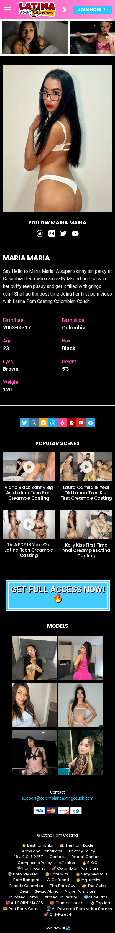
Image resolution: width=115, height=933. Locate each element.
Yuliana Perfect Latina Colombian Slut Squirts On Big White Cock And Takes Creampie (34, 46)
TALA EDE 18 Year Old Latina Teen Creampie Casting (28, 550)
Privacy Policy (82, 851)
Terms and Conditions (41, 851)
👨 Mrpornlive (89, 880)
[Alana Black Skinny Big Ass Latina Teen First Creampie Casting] (29, 466)
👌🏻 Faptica (100, 903)
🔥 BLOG (89, 862)
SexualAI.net (46, 891)
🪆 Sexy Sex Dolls (91, 874)
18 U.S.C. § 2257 (28, 857)
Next (112, 37)
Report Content (86, 857)
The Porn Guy (62, 885)
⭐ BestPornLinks (37, 845)
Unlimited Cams (23, 897)
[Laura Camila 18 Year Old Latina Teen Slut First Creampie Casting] (86, 466)
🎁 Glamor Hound (66, 903)
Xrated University (61, 897)
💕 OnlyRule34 (57, 914)
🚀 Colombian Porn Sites (75, 868)
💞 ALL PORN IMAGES (24, 903)
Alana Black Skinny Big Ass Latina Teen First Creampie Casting (28, 492)
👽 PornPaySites (22, 874)
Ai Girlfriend (58, 880)
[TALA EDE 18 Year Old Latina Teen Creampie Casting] (29, 524)
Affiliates (67, 862)
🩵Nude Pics (95, 897)
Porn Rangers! (26, 880)
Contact (57, 857)
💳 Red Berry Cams (21, 908)
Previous (3, 37)
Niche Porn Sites (80, 891)
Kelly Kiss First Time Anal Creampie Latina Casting (86, 550)
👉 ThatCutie (94, 885)
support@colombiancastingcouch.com (57, 798)
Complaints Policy (35, 862)
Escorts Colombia (26, 885)
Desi (24, 891)
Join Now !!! (92, 9)
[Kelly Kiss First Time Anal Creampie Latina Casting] (86, 524)
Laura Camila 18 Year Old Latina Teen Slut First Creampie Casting (86, 492)
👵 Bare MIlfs (57, 874)
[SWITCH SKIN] (64, 9)
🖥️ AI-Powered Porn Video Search (79, 908)
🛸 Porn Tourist (31, 868)
